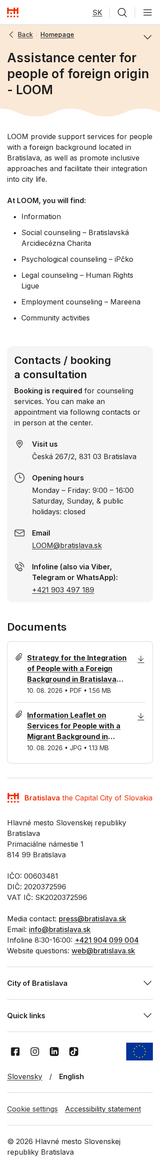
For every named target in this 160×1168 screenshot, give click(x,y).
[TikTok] (74, 1052)
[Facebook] (15, 1052)
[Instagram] (35, 1052)
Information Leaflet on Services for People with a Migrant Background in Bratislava (73, 726)
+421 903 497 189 (63, 589)
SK (97, 12)
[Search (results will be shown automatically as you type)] (122, 12)
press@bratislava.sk (92, 918)
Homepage (57, 34)
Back (25, 34)
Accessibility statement (103, 1108)
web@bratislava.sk (103, 950)
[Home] (13, 12)
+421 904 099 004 (107, 940)
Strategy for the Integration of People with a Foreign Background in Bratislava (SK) (77, 668)
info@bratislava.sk (60, 929)
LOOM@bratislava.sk (67, 545)
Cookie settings (32, 1108)
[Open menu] (147, 12)
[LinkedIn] (54, 1052)
